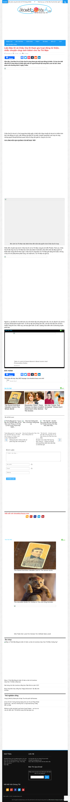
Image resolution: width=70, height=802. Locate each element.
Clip (60, 41)
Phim (37, 41)
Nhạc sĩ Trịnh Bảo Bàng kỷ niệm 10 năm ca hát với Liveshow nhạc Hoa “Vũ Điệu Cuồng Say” (20, 681)
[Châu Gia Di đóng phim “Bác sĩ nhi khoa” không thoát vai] (30, 426)
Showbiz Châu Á (13, 381)
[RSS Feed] (27, 516)
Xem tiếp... (6, 764)
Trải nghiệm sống (11, 44)
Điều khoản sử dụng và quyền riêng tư (57, 799)
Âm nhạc (45, 41)
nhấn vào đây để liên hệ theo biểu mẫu (40, 761)
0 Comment (26, 53)
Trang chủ (9, 41)
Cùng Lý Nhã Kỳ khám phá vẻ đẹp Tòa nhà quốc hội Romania (20, 698)
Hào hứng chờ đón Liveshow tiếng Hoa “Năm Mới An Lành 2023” (21, 685)
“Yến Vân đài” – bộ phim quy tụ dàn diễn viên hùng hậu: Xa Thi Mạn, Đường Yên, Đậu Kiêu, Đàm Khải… (48, 435)
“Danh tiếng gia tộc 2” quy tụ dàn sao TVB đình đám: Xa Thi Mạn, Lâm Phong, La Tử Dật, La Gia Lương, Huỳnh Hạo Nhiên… (12, 435)
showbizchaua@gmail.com (35, 760)
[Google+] (31, 516)
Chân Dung (29, 41)
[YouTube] (42, 516)
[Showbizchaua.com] (34, 9)
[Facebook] (35, 516)
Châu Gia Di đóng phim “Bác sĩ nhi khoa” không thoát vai (30, 433)
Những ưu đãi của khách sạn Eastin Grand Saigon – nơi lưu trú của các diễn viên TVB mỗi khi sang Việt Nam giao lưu (21, 709)
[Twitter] (39, 516)
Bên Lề (53, 41)
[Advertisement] (34, 27)
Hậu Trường (19, 41)
